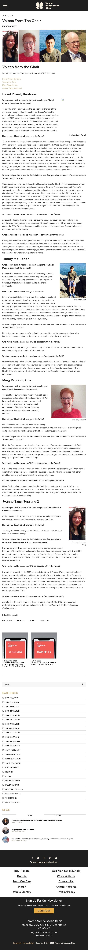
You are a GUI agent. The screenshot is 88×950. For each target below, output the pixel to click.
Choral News (12, 767)
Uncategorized (9, 26)
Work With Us (66, 876)
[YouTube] (37, 858)
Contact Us (66, 881)
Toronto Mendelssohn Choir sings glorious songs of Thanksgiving (13, 664)
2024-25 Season (13, 759)
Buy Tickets (22, 871)
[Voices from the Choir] (44, 46)
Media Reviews (12, 785)
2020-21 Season (12, 741)
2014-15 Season (12, 715)
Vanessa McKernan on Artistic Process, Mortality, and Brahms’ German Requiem (42, 839)
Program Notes (13, 793)
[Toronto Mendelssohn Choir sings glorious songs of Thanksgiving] (15, 645)
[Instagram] (44, 858)
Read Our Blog (22, 881)
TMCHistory (11, 798)
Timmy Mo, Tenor (9, 82)
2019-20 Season (12, 737)
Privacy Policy (66, 892)
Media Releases (12, 780)
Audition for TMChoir (66, 871)
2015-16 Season (12, 719)
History (9, 772)
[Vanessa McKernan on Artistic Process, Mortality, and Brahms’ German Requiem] (5, 840)
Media (8, 776)
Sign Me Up (44, 910)
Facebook (7, 620)
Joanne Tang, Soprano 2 (12, 88)
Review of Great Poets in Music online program (44, 663)
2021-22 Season (12, 746)
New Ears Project (14, 789)
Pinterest (44, 620)
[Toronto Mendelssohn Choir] (47, 5)
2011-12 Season (12, 702)
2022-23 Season (12, 750)
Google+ (20, 620)
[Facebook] (32, 858)
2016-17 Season (12, 724)
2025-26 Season (13, 763)
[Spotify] (55, 858)
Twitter (32, 620)
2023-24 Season (12, 754)
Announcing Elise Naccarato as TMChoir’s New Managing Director (36, 820)
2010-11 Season (12, 698)
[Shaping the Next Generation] (5, 830)
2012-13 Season (12, 706)
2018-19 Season (12, 732)
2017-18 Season (12, 728)
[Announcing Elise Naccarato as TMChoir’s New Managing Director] (5, 821)
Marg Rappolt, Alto (10, 85)
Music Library (22, 892)
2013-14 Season (12, 711)
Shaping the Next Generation (22, 830)
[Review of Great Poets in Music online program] (44, 645)
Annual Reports (66, 886)
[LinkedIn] (50, 858)
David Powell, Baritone (11, 79)
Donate (22, 876)
